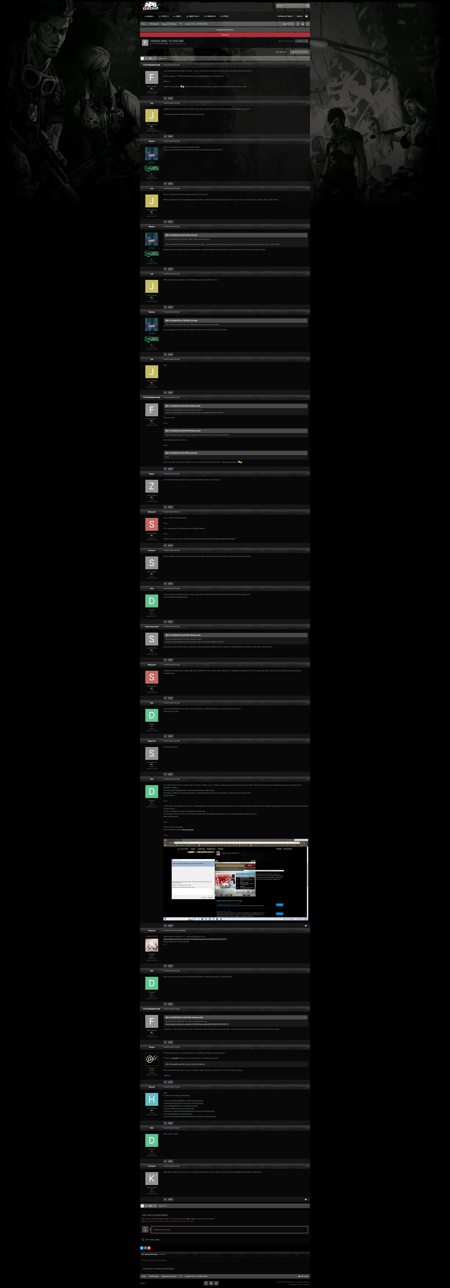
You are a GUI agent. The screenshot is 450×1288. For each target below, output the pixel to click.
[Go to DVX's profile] (151, 600)
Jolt (151, 103)
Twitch (308, 24)
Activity (164, 16)
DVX (152, 588)
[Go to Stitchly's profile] (151, 153)
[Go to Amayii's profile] (151, 1059)
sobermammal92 (152, 627)
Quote (170, 98)
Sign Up (299, 16)
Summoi (151, 550)
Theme (142, 1283)
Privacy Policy (147, 1269)
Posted (171, 65)
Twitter (303, 24)
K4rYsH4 (151, 1166)
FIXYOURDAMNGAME (160, 43)
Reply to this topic (301, 52)
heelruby (151, 931)
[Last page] (155, 58)
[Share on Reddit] (149, 1248)
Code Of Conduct (168, 1269)
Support (225, 16)
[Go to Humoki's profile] (151, 1099)
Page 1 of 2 (162, 58)
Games (178, 16)
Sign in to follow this (287, 41)
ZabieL (151, 474)
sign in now (191, 1219)
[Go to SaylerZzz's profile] (151, 753)
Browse (150, 16)
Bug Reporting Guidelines (225, 29)
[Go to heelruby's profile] (151, 945)
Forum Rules (211, 16)
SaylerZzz (152, 741)
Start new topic (281, 52)
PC (185, 43)
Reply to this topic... (163, 1230)
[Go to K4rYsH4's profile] (151, 1178)
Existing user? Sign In (285, 16)
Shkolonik (152, 512)
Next (150, 58)
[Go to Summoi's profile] (151, 562)
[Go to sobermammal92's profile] (151, 639)
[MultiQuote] (165, 98)
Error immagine (187, 830)
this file (175, 1058)
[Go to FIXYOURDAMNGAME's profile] (145, 43)
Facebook (298, 24)
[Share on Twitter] (141, 1248)
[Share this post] (307, 65)
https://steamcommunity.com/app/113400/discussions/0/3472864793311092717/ (195, 939)
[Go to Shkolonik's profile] (151, 524)
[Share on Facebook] (145, 1248)
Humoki (152, 1087)
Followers (300, 41)
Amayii (152, 1047)
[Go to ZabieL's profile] (151, 486)
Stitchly (152, 141)
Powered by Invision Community (299, 1284)
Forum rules (225, 35)
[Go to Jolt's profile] (151, 115)
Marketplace (193, 16)
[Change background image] (306, 16)
